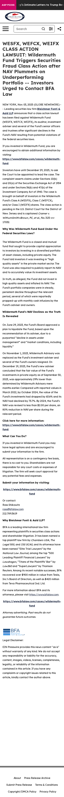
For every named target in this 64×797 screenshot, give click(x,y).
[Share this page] (59, 29)
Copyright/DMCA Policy (22, 791)
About (17, 778)
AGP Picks (8, 5)
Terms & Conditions (46, 784)
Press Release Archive (37, 778)
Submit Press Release (19, 784)
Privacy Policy (47, 791)
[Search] (43, 28)
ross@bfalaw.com (13, 509)
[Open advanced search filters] (51, 28)
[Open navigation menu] (5, 29)
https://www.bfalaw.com (44, 594)
